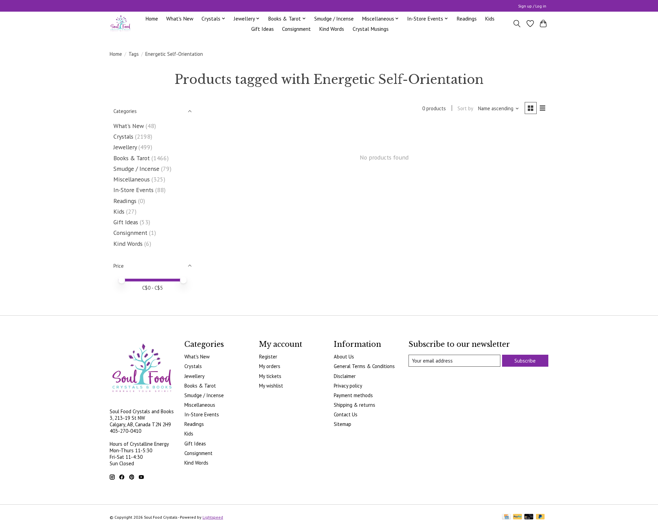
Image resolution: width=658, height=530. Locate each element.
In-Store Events (133, 190)
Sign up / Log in (532, 6)
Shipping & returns (354, 405)
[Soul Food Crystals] (120, 23)
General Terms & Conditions (364, 366)
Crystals (123, 136)
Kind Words (331, 28)
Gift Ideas (262, 28)
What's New (179, 18)
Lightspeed (213, 517)
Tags (134, 54)
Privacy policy (348, 385)
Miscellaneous (131, 179)
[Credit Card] (506, 517)
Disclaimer (345, 376)
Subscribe (525, 360)
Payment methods (353, 395)
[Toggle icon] (517, 23)
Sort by (465, 108)
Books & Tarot (131, 158)
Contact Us (345, 414)
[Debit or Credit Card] (528, 517)
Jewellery (125, 147)
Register (268, 356)
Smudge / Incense (334, 18)
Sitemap (342, 424)
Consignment (296, 28)
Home (151, 18)
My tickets (270, 376)
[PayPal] (517, 517)
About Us (344, 356)
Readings (466, 18)
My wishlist (271, 385)
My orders (269, 366)
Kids (490, 18)
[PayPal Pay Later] (540, 517)
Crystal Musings (371, 28)
